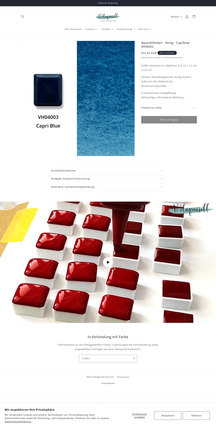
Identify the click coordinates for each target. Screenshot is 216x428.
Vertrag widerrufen (108, 383)
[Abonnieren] (133, 358)
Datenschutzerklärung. (18, 421)
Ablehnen (196, 415)
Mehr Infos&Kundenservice (100, 376)
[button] (22, 16)
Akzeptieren (167, 415)
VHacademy (123, 376)
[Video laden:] (108, 262)
